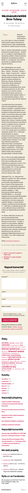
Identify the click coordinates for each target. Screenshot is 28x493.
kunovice (23, 346)
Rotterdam (23, 361)
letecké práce (23, 349)
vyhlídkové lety (9, 366)
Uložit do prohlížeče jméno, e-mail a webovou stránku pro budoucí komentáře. (14, 314)
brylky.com (6, 454)
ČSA (23, 369)
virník (11, 364)
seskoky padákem (8, 363)
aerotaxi (12, 343)
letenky (4, 388)
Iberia (16, 346)
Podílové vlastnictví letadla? (11, 425)
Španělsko (4, 370)
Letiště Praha (6, 355)
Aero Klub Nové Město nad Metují (13, 421)
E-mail (4, 299)
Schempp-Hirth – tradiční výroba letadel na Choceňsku (14, 443)
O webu (22, 435)
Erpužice (13, 346)
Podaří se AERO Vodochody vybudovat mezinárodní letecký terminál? (12, 404)
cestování (5, 10)
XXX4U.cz (6, 469)
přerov (19, 361)
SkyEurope (19, 363)
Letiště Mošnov (15, 353)
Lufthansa (4, 357)
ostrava (23, 357)
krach (19, 346)
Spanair (7, 364)
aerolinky (5, 343)
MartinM (11, 23)
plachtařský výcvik (5, 361)
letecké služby (14, 10)
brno (5, 245)
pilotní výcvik (14, 359)
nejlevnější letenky (14, 357)
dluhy (21, 345)
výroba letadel (7, 369)
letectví (23, 10)
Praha (11, 361)
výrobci (4, 393)
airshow (17, 343)
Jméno (4, 291)
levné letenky (16, 355)
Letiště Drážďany (6, 353)
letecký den (5, 351)
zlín (13, 369)
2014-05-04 (21, 23)
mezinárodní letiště (21, 245)
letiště (14, 12)
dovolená (4, 346)
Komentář (5, 277)
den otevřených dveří (14, 345)
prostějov (15, 361)
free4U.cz (6, 463)
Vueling (14, 364)
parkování (4, 359)
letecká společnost (11, 349)
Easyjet (8, 346)
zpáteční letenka (18, 369)
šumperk (8, 370)
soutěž (3, 364)
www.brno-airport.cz (13, 241)
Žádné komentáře (15, 26)
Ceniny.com (6, 460)
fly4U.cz (14, 3)
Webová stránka (6, 306)
